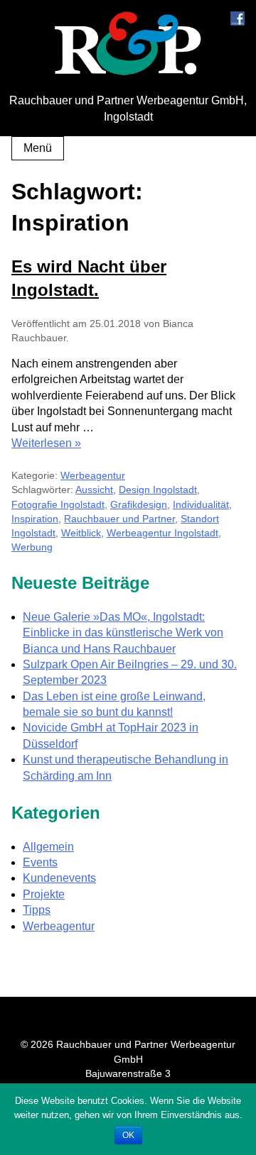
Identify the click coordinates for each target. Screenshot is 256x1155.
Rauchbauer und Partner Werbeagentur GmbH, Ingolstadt (128, 108)
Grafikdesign (138, 504)
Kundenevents (59, 878)
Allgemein (48, 847)
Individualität (201, 504)
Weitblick (81, 532)
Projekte (44, 894)
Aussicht (94, 489)
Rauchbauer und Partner (119, 518)
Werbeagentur (92, 475)
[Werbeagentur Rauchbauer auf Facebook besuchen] (237, 22)
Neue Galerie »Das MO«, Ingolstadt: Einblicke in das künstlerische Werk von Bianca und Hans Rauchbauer (123, 633)
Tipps (36, 910)
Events (40, 862)
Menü (37, 148)
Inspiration (34, 518)
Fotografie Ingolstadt (58, 504)
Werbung (32, 547)
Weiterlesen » (46, 443)
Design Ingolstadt (158, 489)
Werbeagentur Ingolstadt (162, 532)
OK (128, 1135)
